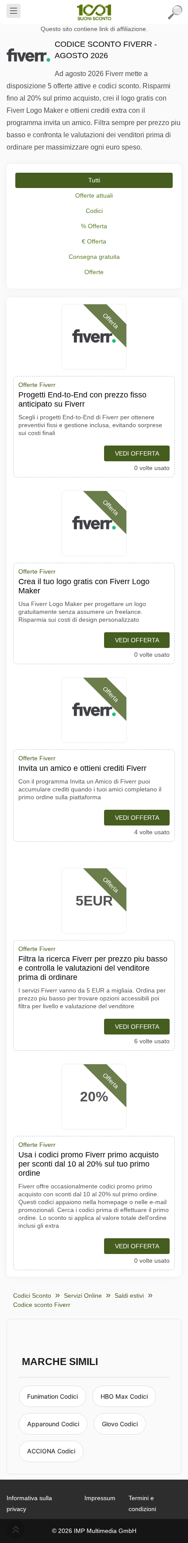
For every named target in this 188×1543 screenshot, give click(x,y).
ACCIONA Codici (51, 1451)
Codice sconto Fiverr (41, 1304)
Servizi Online (83, 1295)
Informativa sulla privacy (29, 1503)
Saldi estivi (129, 1295)
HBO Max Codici (124, 1396)
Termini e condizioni (142, 1503)
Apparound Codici (53, 1424)
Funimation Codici (52, 1396)
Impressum (99, 1497)
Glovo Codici (120, 1424)
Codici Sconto (32, 1295)
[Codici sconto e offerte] (94, 12)
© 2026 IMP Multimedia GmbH (94, 1530)
